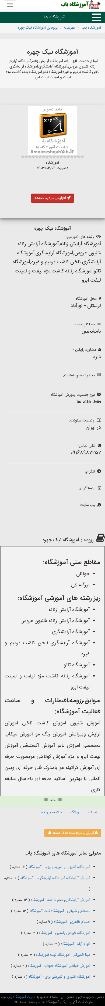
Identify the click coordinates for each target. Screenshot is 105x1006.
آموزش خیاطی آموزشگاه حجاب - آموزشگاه (58, 966)
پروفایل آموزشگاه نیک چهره (38, 28)
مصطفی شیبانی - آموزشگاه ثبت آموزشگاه (59, 911)
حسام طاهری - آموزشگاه (71, 922)
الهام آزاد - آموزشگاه (75, 944)
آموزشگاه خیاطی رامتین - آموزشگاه (64, 933)
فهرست (69, 28)
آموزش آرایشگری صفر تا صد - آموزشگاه (60, 900)
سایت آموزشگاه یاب (20, 997)
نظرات (92, 812)
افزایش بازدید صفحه (50, 198)
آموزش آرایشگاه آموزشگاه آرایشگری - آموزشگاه (54, 878)
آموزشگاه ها (54, 17)
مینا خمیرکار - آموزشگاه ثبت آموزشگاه (62, 955)
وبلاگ (74, 812)
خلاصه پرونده (51, 812)
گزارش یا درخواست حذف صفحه (72, 833)
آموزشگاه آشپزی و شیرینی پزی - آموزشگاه (58, 867)
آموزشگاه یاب (91, 28)
